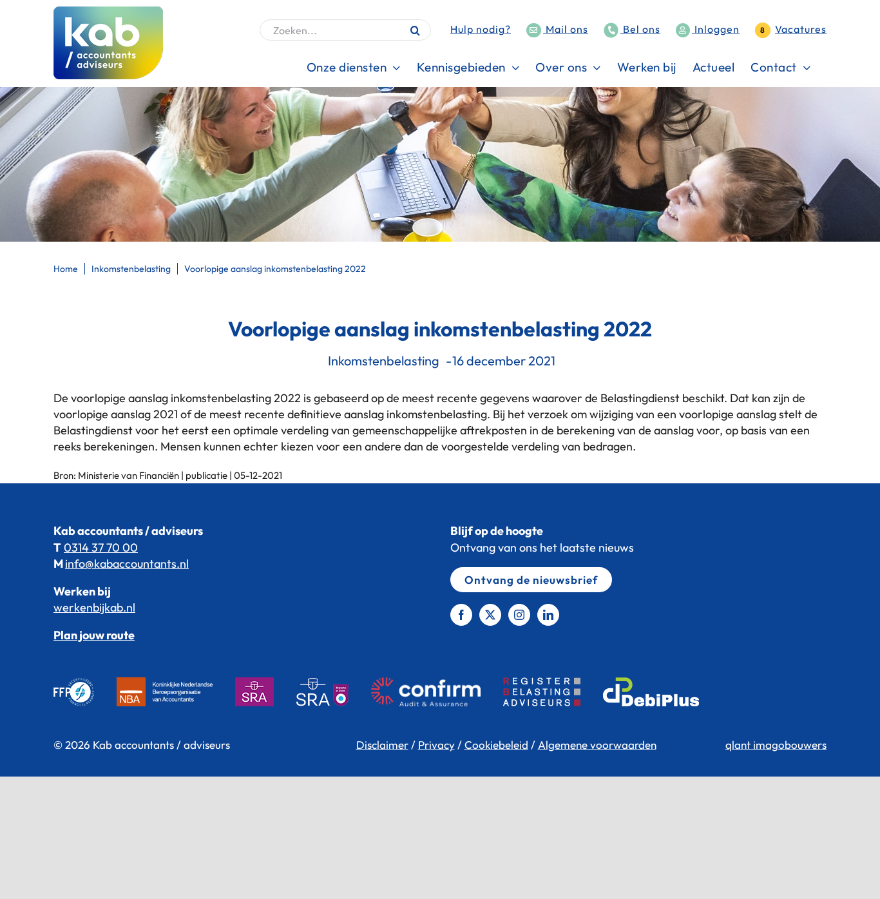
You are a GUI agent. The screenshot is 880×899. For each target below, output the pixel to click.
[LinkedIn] (548, 615)
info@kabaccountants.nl (127, 563)
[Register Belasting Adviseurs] (553, 692)
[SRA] (265, 692)
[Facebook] (461, 615)
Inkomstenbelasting (383, 361)
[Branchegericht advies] (333, 692)
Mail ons (565, 29)
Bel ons (640, 29)
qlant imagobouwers (776, 744)
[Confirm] (437, 692)
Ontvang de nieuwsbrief (531, 579)
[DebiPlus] (662, 692)
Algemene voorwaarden (597, 744)
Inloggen (716, 29)
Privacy (436, 744)
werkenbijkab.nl (94, 607)
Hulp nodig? (480, 29)
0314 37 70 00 (101, 547)
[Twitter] (490, 615)
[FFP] (85, 692)
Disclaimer (382, 744)
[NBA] (176, 692)
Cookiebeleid (496, 744)
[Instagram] (519, 615)
